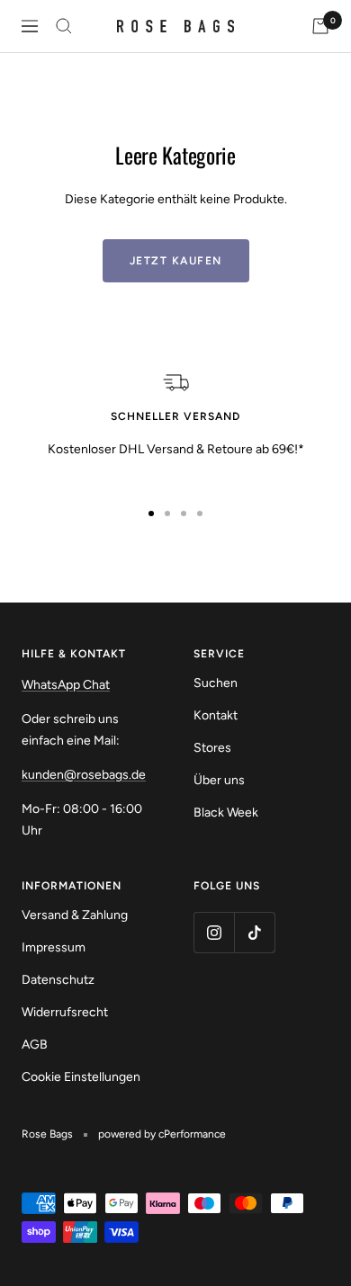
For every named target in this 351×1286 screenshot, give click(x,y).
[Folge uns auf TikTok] (254, 932)
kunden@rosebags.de (84, 774)
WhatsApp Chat (66, 684)
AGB (35, 1044)
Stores (212, 747)
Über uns (219, 780)
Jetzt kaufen (176, 261)
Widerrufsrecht (65, 1012)
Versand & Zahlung (75, 915)
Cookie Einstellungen (81, 1077)
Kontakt (216, 715)
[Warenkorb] (320, 26)
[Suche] (64, 26)
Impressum (54, 947)
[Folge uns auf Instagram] (214, 932)
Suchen (216, 683)
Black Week (226, 812)
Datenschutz (58, 979)
